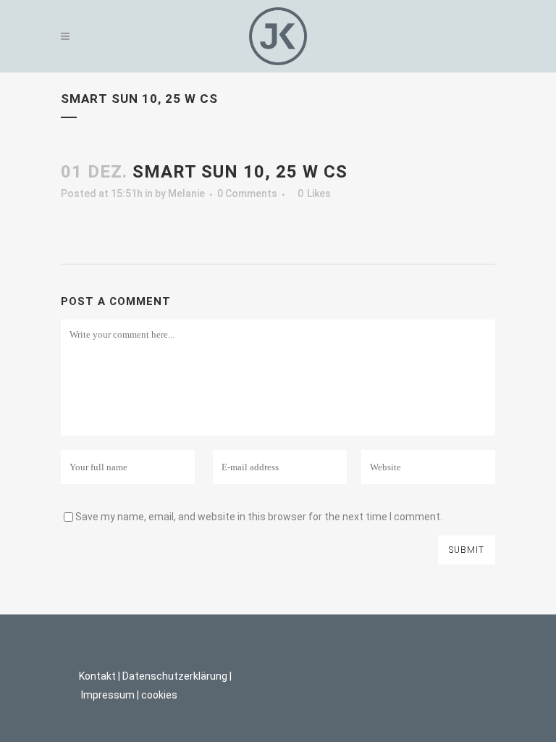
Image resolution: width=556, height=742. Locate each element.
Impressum (108, 695)
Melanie (186, 193)
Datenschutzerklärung (174, 676)
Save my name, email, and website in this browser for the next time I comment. (258, 516)
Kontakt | (99, 676)
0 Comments (247, 193)
